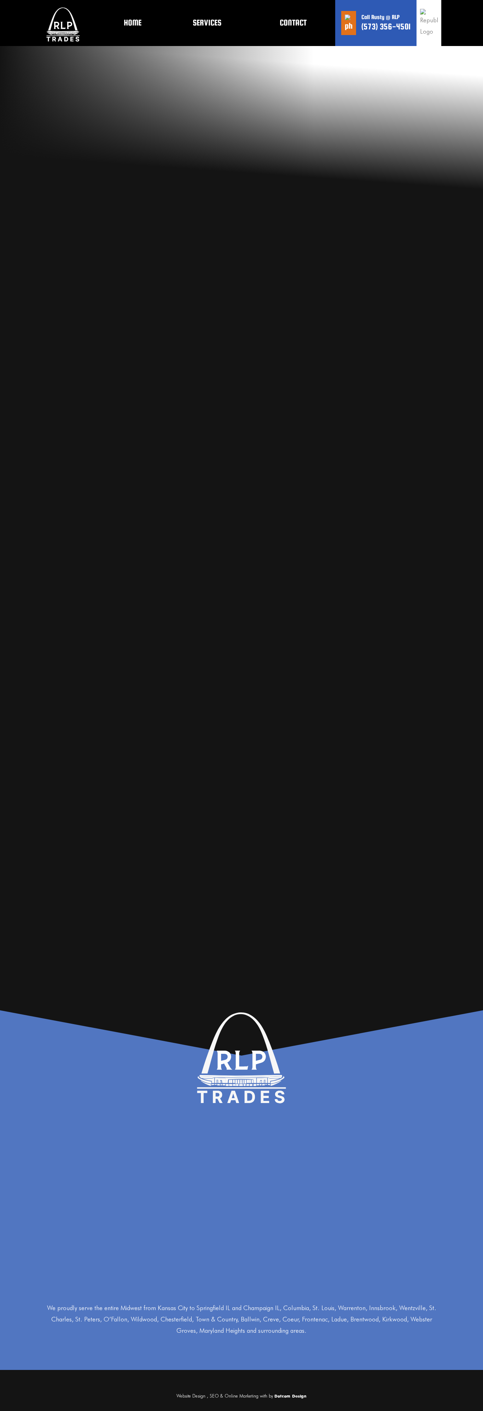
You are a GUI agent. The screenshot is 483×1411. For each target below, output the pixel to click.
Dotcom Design (290, 1396)
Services (207, 22)
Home (132, 22)
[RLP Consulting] (241, 1058)
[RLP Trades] (63, 23)
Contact (293, 22)
